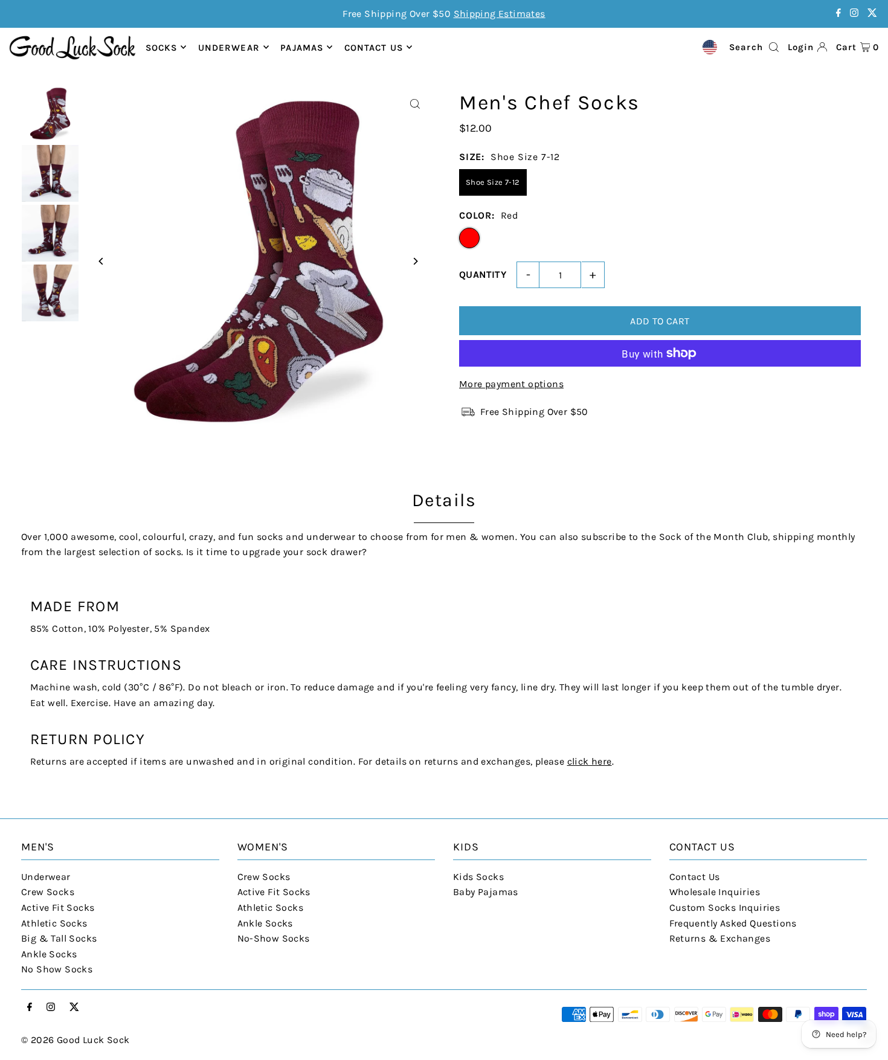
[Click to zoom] (415, 104)
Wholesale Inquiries (715, 892)
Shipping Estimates (499, 13)
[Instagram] (854, 13)
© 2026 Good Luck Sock (75, 1040)
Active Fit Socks (57, 907)
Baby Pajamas (485, 892)
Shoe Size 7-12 (493, 182)
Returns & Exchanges (720, 938)
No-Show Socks (273, 938)
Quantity (482, 274)
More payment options (511, 384)
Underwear (229, 47)
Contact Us (694, 876)
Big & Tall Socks (59, 938)
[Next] (415, 261)
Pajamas (301, 47)
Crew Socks (47, 892)
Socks (162, 47)
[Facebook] (838, 13)
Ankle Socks (49, 954)
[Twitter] (872, 13)
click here (589, 761)
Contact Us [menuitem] (373, 47)
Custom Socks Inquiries (724, 907)
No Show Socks (56, 969)
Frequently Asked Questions (733, 923)
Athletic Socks (54, 923)
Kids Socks (478, 876)
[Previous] (101, 261)
